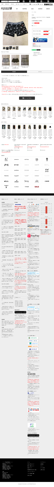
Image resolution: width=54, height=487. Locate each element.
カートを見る (42, 467)
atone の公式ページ (33, 330)
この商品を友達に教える (36, 52)
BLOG (32, 8)
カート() (50, 1)
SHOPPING (25, 8)
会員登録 (32, 1)
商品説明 (14, 71)
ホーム (29, 462)
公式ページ (33, 299)
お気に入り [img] (35, 25)
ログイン (38, 1)
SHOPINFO (40, 8)
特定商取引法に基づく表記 (36, 46)
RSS (28, 475)
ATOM (31, 475)
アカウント (26, 1)
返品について (30, 467)
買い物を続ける (35, 55)
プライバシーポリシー (31, 471)
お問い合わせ (41, 4)
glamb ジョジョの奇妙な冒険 (7, 151)
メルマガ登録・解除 (34, 4)
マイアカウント (43, 462)
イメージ (40, 71)
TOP (17, 8)
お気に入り (44, 1)
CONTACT (48, 8)
